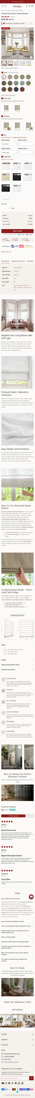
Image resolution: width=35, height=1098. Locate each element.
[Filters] (28, 815)
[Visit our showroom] (29, 6)
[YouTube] (2, 1083)
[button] (5, 17)
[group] (4, 63)
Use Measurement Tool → (19, 137)
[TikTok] (12, 1083)
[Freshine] (17, 6)
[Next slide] (31, 1)
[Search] (5, 6)
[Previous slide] (3, 1)
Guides (4, 1034)
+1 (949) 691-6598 (9, 1056)
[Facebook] (9, 1083)
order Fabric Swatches (25, 902)
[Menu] (2, 6)
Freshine (4, 1045)
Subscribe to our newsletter (11, 1069)
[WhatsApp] (19, 1083)
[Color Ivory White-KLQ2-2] (11, 72)
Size (4, 135)
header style (26, 906)
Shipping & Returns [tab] (18, 261)
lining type (12, 910)
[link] (17, 793)
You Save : (6, 224)
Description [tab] (5, 261)
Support (4, 1039)
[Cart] (32, 6)
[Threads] (22, 1083)
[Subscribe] (31, 1078)
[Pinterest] (15, 1083)
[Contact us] (27, 6)
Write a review (13, 816)
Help (3, 1050)
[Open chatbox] (31, 896)
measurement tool (12, 908)
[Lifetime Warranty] (11, 757)
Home (2, 10)
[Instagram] (6, 1083)
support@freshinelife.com (12, 1053)
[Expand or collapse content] (20, 747)
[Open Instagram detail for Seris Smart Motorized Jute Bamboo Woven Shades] (17, 1021)
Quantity (4, 204)
